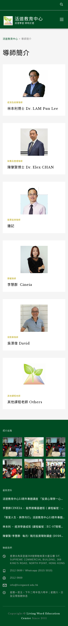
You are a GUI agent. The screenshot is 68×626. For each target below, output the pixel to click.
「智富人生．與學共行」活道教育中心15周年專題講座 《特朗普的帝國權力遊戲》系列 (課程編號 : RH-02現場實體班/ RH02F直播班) (34, 517)
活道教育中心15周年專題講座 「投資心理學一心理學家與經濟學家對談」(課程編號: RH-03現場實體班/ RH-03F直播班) (34, 498)
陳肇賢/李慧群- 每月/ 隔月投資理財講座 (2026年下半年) (34, 536)
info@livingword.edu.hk (24, 585)
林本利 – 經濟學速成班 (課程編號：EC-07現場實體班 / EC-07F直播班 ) (34, 526)
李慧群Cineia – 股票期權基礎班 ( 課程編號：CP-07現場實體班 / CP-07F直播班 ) (34, 508)
